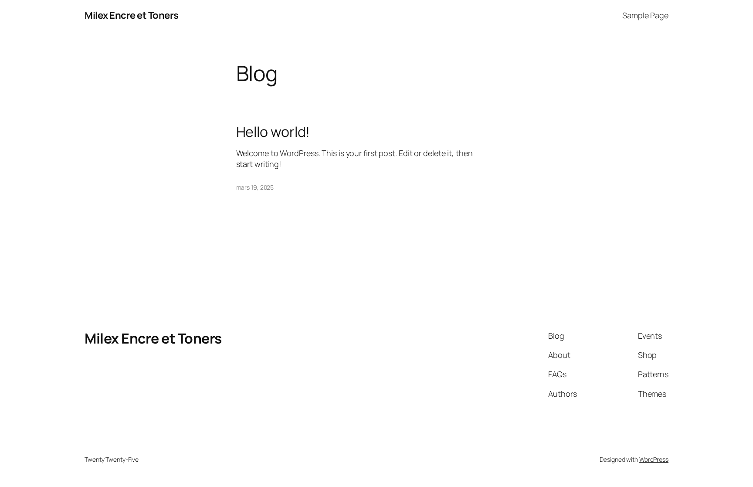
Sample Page (645, 15)
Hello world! (273, 132)
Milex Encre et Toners (132, 15)
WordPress (653, 459)
